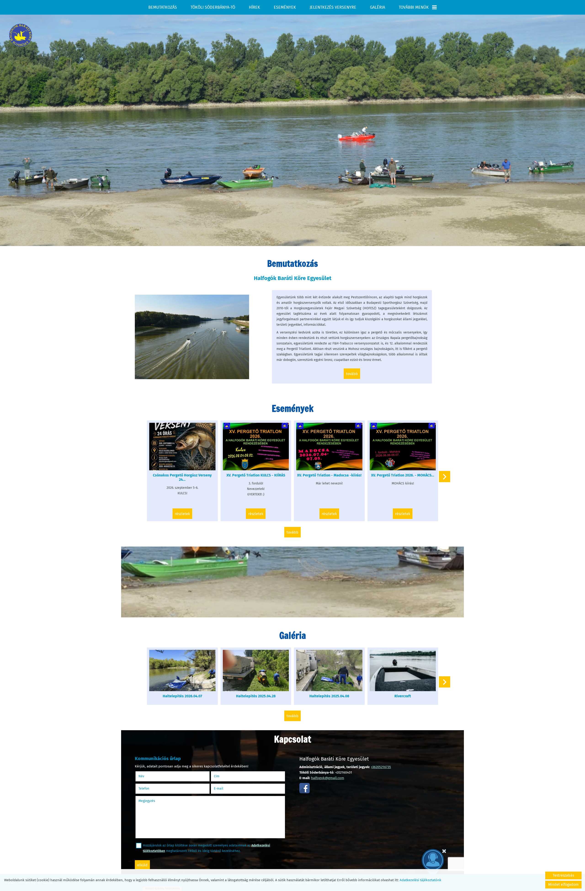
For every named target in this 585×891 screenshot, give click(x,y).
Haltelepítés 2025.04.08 (329, 696)
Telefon (149, 789)
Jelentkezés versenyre (333, 7)
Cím (216, 776)
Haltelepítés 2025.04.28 (256, 696)
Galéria (377, 7)
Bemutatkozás (162, 7)
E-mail (224, 789)
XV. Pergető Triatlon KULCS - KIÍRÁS (255, 475)
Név (147, 776)
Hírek (254, 7)
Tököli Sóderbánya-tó (213, 7)
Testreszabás (563, 875)
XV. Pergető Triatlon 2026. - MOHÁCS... (402, 475)
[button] (444, 476)
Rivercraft (402, 696)
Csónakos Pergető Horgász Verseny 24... (182, 477)
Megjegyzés (146, 801)
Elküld (142, 865)
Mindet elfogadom (563, 884)
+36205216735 (381, 767)
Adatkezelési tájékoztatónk (420, 880)
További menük (414, 7)
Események (285, 7)
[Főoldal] (20, 35)
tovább (352, 374)
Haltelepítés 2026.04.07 (182, 696)
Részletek (182, 514)
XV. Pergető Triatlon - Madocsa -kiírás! (329, 475)
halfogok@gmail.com (327, 778)
